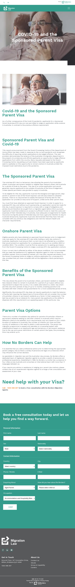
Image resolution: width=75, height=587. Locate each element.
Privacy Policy (45, 580)
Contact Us (35, 560)
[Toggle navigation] (68, 8)
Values (33, 563)
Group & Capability (38, 565)
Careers (34, 567)
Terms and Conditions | (33, 580)
